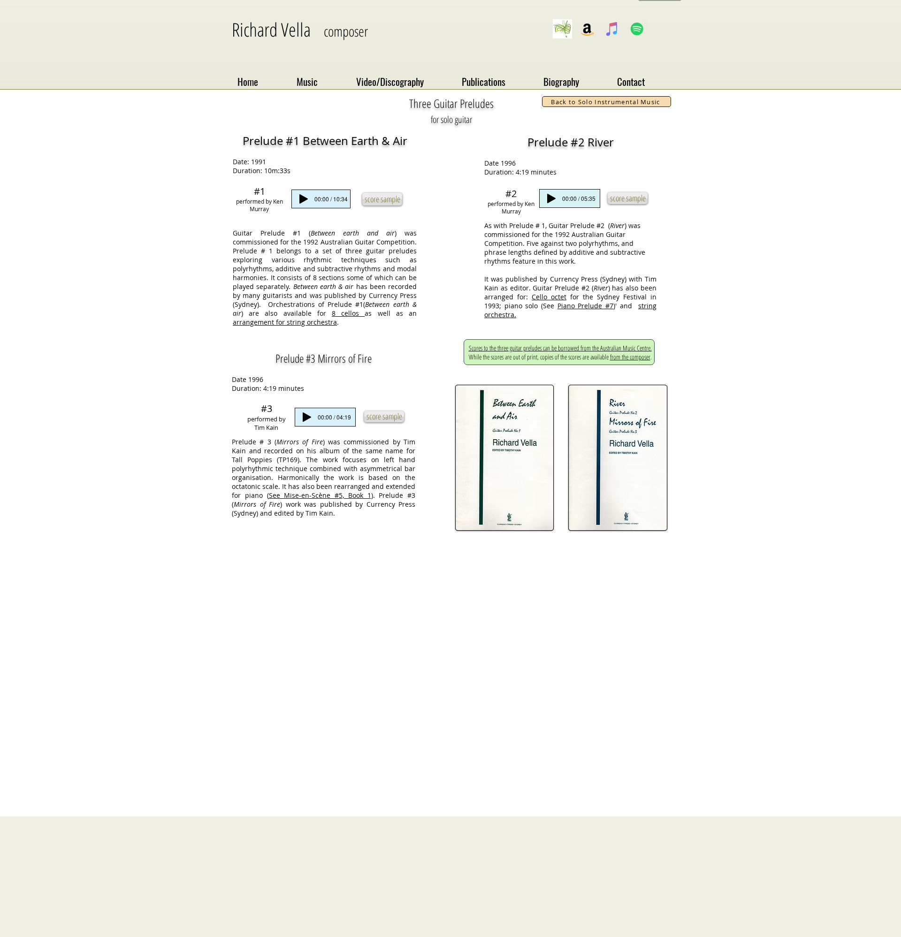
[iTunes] (612, 28)
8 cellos (348, 313)
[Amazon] (587, 28)
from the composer (630, 356)
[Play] (303, 199)
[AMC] (562, 28)
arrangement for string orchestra (285, 322)
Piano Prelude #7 (585, 305)
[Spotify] (637, 28)
